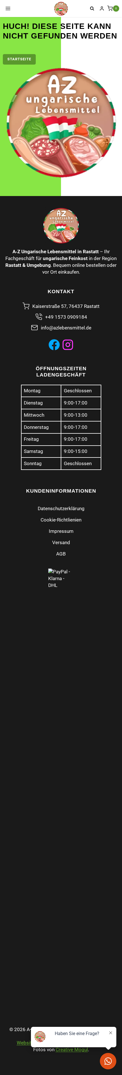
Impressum (61, 531)
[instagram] (67, 344)
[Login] (101, 8)
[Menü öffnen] (8, 8)
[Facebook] (54, 344)
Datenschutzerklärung (61, 508)
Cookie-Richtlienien (61, 520)
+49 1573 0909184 (66, 317)
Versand (61, 542)
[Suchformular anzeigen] (92, 8)
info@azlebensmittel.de (66, 328)
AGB (61, 554)
